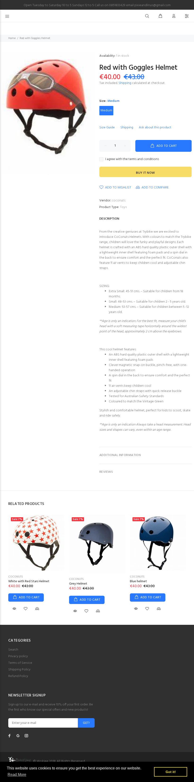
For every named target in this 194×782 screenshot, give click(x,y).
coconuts (118, 200)
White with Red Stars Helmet (28, 581)
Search (13, 649)
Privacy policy (18, 656)
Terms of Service (20, 663)
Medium (106, 110)
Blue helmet (138, 581)
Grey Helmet (78, 583)
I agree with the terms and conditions (132, 159)
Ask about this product (155, 127)
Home (12, 38)
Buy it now (145, 173)
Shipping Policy (19, 669)
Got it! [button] (171, 772)
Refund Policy (18, 676)
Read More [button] (17, 775)
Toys (123, 207)
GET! (86, 723)
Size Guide (107, 127)
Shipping (125, 83)
